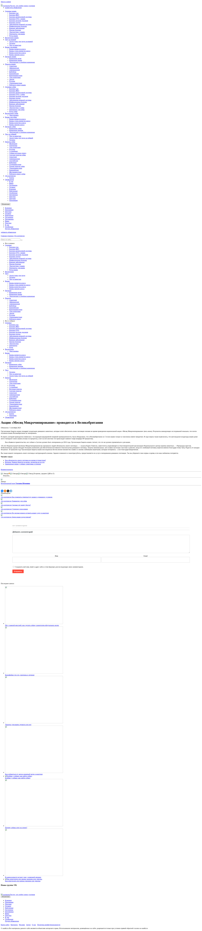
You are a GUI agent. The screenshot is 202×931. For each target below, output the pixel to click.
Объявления (9, 180)
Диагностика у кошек (17, 32)
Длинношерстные (15, 83)
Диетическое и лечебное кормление (22, 62)
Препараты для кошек (17, 34)
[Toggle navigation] (2, 4)
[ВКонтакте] (2, 491)
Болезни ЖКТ (14, 15)
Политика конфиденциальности (48, 925)
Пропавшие (13, 200)
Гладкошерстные (15, 164)
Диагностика (14, 343)
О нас (34, 925)
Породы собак (10, 142)
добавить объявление (8, 232)
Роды (11, 347)
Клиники (12, 189)
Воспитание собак (11, 113)
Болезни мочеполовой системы (20, 17)
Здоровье (8, 245)
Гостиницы (13, 185)
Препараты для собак (17, 109)
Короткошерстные (15, 75)
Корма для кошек (11, 47)
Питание (8, 291)
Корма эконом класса (16, 55)
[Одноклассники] (5, 491)
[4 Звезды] (22, 474)
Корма (7, 281)
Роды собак (13, 111)
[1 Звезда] (4, 474)
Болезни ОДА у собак (17, 94)
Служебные (13, 151)
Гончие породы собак (17, 166)
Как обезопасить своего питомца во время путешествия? (25, 460)
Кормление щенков (16, 130)
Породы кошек (10, 64)
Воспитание (9, 272)
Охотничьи (13, 145)
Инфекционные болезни (18, 26)
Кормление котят (15, 58)
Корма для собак (11, 117)
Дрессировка (14, 115)
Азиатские (13, 66)
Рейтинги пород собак (17, 174)
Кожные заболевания (16, 28)
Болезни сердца (14, 22)
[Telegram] (11, 491)
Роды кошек (13, 36)
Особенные (13, 193)
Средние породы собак (17, 155)
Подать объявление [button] (12, 229)
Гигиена (12, 43)
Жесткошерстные (15, 172)
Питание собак (10, 127)
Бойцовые (13, 162)
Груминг (12, 187)
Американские (14, 70)
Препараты (13, 345)
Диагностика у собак (16, 108)
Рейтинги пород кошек (17, 85)
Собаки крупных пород (17, 153)
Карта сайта (5, 925)
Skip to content (6, 2)
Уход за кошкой (10, 39)
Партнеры (13, 415)
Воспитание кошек (12, 38)
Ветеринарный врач (15, 483)
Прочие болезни (15, 30)
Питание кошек (10, 57)
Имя (56, 556)
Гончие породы (14, 402)
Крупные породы (15, 389)
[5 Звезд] (29, 474)
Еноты (11, 178)
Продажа (12, 198)
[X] (8, 491)
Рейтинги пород (15, 319)
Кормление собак (15, 128)
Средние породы (15, 391)
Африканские (14, 68)
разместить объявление (13, 8)
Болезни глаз (13, 13)
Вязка (11, 183)
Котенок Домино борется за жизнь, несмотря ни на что (25, 462)
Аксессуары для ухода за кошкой (21, 41)
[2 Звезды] (9, 473)
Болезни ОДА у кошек (17, 19)
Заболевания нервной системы (20, 24)
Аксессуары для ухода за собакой (21, 138)
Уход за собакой (10, 134)
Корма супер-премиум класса (19, 51)
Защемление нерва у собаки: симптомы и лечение (23, 464)
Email (146, 556)
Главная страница (7, 236)
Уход (6, 273)
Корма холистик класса (17, 53)
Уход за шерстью (15, 45)
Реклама (22, 925)
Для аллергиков (15, 77)
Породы (8, 298)
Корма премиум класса (17, 49)
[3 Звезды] (14, 474)
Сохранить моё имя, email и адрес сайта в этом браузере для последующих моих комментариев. (49, 567)
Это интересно (10, 176)
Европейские (14, 74)
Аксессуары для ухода (17, 275)
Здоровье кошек (10, 11)
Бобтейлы (12, 72)
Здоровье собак (10, 87)
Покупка (12, 197)
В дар (11, 181)
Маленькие (13, 144)
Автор (28, 925)
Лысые (11, 79)
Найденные (13, 191)
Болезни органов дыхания (18, 21)
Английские (13, 161)
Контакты (14, 925)
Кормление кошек (15, 60)
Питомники (13, 195)
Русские (12, 81)
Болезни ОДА (14, 330)
